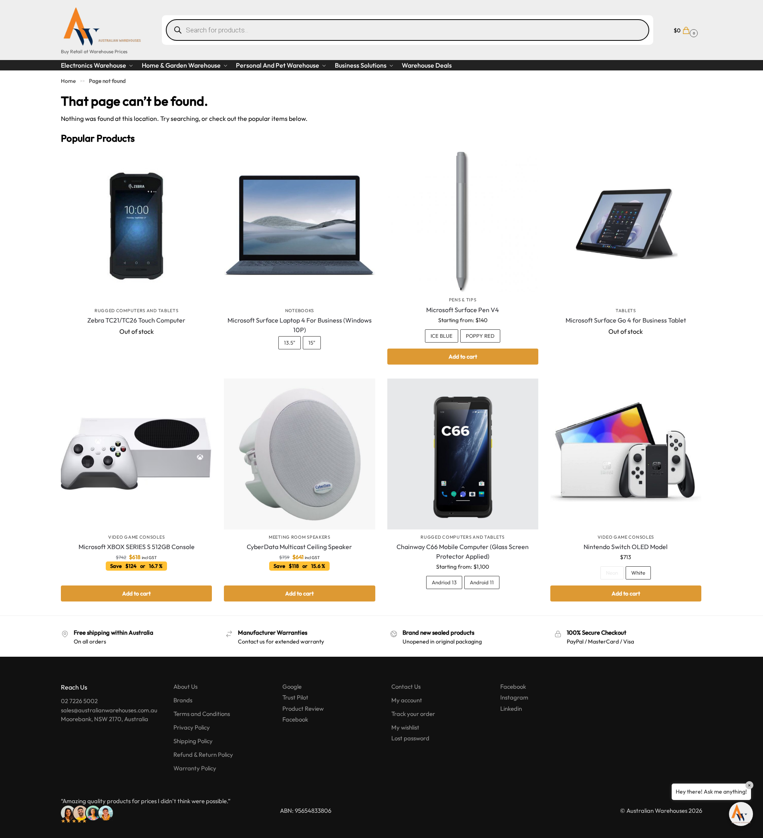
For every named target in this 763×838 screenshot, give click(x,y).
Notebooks (299, 310)
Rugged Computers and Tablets (137, 310)
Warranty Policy (194, 768)
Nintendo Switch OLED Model (626, 547)
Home (68, 80)
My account (406, 700)
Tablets (626, 310)
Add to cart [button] (136, 593)
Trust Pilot (295, 697)
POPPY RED (480, 336)
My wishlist (405, 727)
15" (311, 342)
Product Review (303, 708)
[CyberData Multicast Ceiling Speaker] (299, 454)
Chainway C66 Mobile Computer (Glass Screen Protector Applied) (463, 551)
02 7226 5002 (79, 701)
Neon (612, 572)
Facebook (295, 719)
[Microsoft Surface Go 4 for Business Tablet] (625, 227)
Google (292, 686)
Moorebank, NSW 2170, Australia (104, 719)
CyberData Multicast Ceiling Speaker (299, 547)
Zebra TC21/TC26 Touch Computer (136, 320)
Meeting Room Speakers (299, 537)
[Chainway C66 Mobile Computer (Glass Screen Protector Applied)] (462, 454)
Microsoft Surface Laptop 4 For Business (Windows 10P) (299, 325)
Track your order (413, 714)
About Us (185, 686)
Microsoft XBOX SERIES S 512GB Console (137, 547)
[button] (684, 30)
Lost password (410, 738)
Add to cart (463, 356)
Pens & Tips (463, 300)
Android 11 (482, 582)
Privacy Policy (191, 727)
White (638, 572)
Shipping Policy (193, 741)
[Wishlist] (200, 164)
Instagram (514, 697)
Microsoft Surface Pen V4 (462, 310)
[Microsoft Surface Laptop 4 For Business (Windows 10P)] (299, 227)
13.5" (289, 342)
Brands (182, 700)
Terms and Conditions (201, 714)
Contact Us (406, 686)
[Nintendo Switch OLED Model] (625, 454)
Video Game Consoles (136, 537)
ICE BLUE (442, 336)
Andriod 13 (444, 582)
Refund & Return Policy (203, 754)
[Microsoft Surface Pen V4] (462, 222)
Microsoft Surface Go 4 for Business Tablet (626, 320)
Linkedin (511, 708)
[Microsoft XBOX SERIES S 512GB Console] (136, 454)
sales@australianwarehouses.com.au (109, 710)
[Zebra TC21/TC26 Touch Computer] (136, 227)
